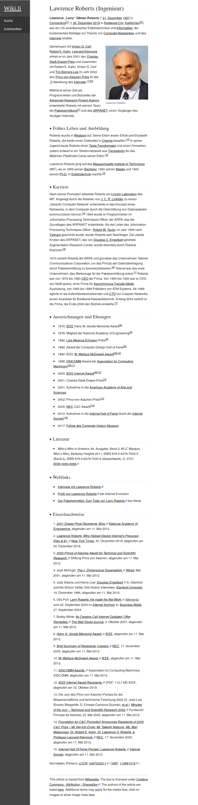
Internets (55, 38)
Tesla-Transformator (102, 145)
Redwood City (113, 23)
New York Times (82, 541)
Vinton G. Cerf (81, 46)
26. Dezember (82, 23)
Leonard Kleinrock (84, 51)
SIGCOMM (73, 361)
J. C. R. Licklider (112, 199)
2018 (96, 23)
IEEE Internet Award (80, 373)
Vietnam (55, 234)
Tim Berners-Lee (67, 72)
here (61, 789)
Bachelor (90, 169)
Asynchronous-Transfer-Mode (114, 283)
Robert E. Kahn (60, 51)
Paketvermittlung (66, 110)
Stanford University (129, 587)
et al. (125, 704)
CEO (84, 278)
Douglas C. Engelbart (108, 239)
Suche (8, 20)
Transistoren (116, 151)
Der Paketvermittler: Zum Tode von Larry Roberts (91, 500)
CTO (112, 293)
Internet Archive (103, 604)
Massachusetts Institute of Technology (119, 164)
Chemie (107, 140)
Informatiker (124, 28)
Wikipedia (92, 779)
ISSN (57, 464)
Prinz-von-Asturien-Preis (72, 77)
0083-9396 (68, 464)
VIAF (114, 763)
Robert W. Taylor (104, 229)
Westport (80, 135)
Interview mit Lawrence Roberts (79, 487)
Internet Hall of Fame (104, 413)
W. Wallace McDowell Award (94, 354)
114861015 (127, 763)
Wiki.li (12, 8)
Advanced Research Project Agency (74, 100)
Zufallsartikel (12, 29)
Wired (130, 570)
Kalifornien (132, 23)
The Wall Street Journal (88, 622)
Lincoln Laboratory (124, 194)
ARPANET (100, 110)
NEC (69, 406)
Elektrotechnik (81, 174)
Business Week (130, 604)
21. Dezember (112, 18)
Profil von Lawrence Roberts (77, 494)
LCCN (83, 763)
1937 (126, 18)
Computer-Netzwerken (119, 33)
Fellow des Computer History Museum (92, 425)
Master (120, 169)
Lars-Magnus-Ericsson (81, 340)
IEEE (69, 326)
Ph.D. (63, 174)
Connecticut (58, 23)
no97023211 (97, 763)
